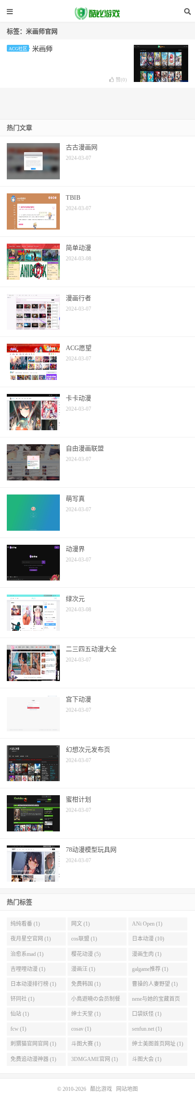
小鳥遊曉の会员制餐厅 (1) (95, 1001)
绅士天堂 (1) (86, 1014)
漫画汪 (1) (83, 969)
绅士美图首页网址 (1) (157, 1044)
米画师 (42, 49)
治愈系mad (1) (27, 954)
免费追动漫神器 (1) (33, 1059)
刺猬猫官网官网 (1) (33, 1044)
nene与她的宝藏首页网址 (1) (156, 1001)
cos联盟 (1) (84, 939)
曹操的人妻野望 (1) (155, 984)
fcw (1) (18, 1029)
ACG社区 (18, 48)
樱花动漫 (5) (86, 954)
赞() (121, 79)
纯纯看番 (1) (25, 924)
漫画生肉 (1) (146, 954)
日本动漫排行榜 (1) (33, 984)
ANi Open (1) (147, 924)
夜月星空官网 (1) (30, 939)
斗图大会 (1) (146, 1059)
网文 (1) (80, 924)
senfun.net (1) (147, 1029)
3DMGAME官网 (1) (94, 1059)
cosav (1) (81, 1029)
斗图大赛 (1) (86, 1044)
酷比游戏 (97, 13)
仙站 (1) (19, 1014)
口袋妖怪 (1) (146, 1014)
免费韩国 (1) (86, 984)
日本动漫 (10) (148, 939)
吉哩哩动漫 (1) (27, 969)
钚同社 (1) (22, 999)
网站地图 (127, 1089)
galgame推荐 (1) (150, 969)
